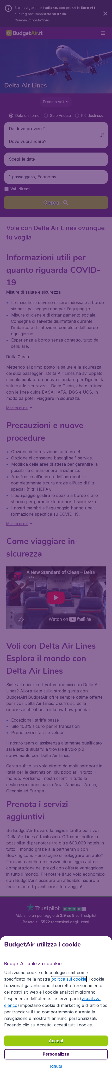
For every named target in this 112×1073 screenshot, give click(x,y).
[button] (56, 1066)
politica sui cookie (68, 979)
